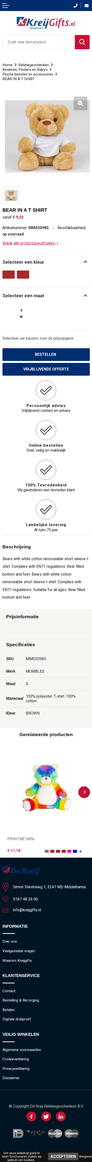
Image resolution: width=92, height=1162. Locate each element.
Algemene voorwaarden (21, 1050)
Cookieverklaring (15, 1059)
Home (7, 65)
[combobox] (39, 42)
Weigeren (85, 1156)
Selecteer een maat (23, 295)
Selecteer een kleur (23, 262)
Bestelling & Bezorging (20, 1000)
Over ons (9, 941)
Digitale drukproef (16, 1019)
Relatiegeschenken (33, 65)
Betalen (8, 1010)
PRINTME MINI (20, 839)
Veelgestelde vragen (18, 951)
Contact (8, 991)
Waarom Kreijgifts (17, 960)
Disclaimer (11, 1078)
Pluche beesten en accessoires (27, 74)
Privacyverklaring (15, 1068)
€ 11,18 (13, 850)
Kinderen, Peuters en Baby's (25, 69)
